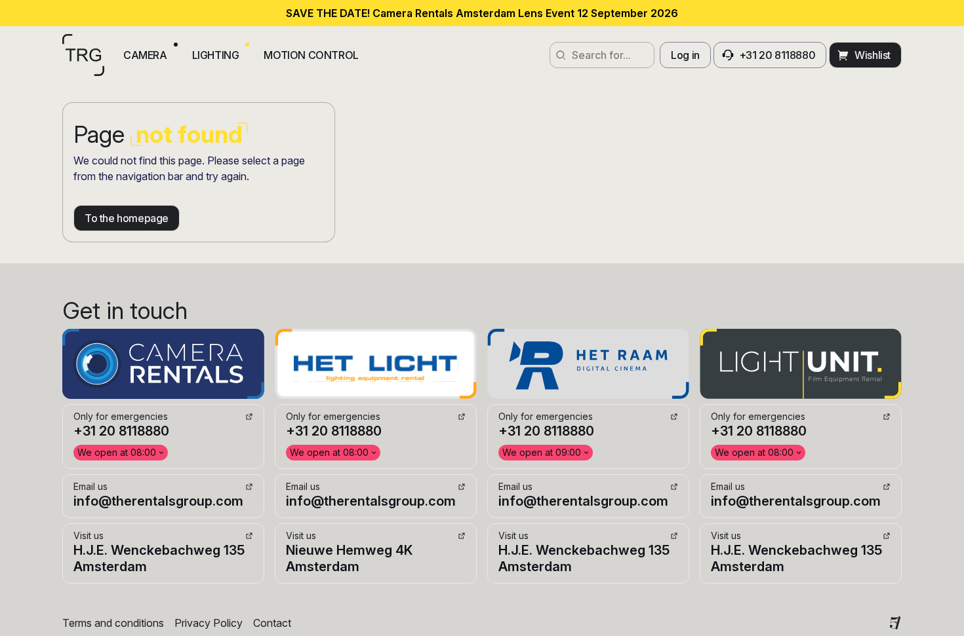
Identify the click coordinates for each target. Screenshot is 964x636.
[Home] (83, 55)
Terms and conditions (113, 622)
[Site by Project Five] (895, 622)
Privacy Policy (208, 622)
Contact (272, 622)
